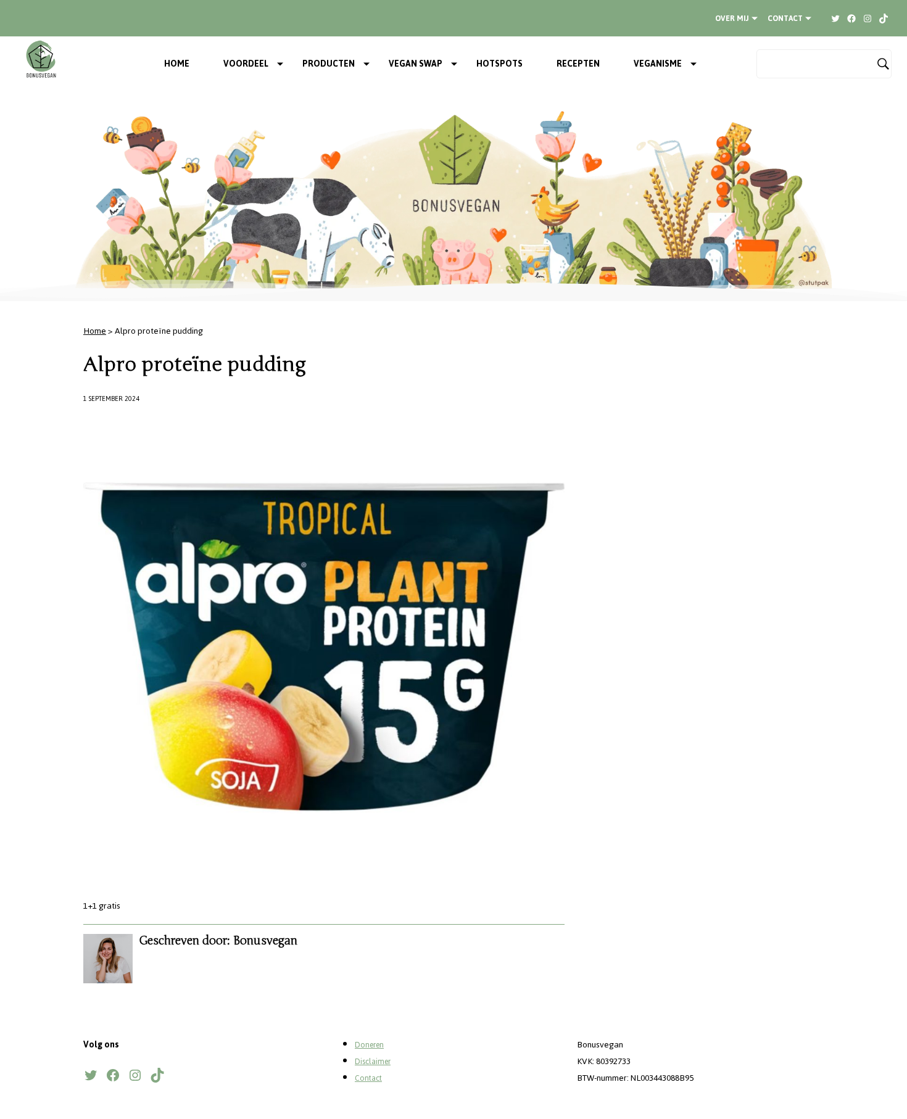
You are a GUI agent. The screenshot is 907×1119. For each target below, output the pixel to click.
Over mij (732, 18)
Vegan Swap (415, 64)
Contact (785, 18)
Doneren (369, 1045)
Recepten (578, 64)
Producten (328, 64)
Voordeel (245, 64)
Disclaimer (373, 1061)
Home (176, 64)
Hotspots (499, 64)
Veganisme (658, 64)
